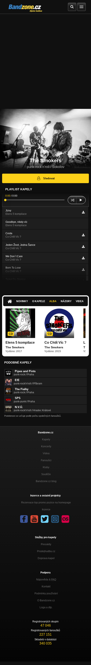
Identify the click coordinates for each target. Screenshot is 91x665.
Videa (80, 301)
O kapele (38, 301)
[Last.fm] (65, 519)
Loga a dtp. (46, 607)
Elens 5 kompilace (20, 342)
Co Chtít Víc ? (55, 342)
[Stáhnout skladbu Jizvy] (83, 212)
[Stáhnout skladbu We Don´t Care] (83, 258)
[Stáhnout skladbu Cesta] (83, 235)
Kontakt (46, 586)
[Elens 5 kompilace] (20, 323)
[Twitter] (44, 519)
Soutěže (46, 474)
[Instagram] (55, 519)
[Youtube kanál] (34, 519)
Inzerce (46, 509)
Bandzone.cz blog (46, 481)
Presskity (46, 544)
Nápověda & (46, 579)
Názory (66, 301)
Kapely (46, 439)
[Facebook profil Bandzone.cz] (24, 519)
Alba (53, 301)
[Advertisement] (45, 61)
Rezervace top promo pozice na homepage (46, 502)
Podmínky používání (46, 593)
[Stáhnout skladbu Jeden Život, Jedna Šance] (83, 246)
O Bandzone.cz (46, 600)
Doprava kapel (46, 558)
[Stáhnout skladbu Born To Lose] (83, 269)
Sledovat (49, 178)
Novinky (22, 301)
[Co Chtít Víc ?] (59, 323)
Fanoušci (46, 460)
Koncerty (46, 446)
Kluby (46, 467)
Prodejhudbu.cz (46, 551)
